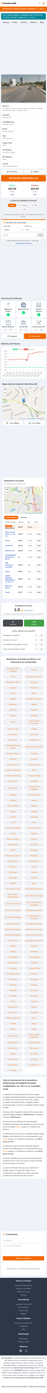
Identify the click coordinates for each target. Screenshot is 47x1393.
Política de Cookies (23, 1292)
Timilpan (34, 1007)
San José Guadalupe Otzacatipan (34, 903)
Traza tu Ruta (23, 1310)
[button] (23, 400)
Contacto (23, 1295)
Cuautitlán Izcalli (26, 15)
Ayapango (34, 710)
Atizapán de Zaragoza (34, 699)
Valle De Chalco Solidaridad (34, 1036)
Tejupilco (13, 951)
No (11, 330)
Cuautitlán (34, 759)
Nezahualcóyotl (13, 861)
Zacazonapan (13, 1059)
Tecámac (34, 946)
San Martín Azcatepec (34, 910)
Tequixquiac (34, 990)
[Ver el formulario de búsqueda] (39, 3)
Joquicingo (34, 817)
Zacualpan (34, 1059)
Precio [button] (21, 522)
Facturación (13, 172)
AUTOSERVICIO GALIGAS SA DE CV (10, 557)
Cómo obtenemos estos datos (23, 243)
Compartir (13, 336)
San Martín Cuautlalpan (13, 917)
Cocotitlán (34, 753)
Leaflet (23, 418)
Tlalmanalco (13, 1012)
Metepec (34, 839)
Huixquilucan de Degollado (34, 788)
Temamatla (34, 951)
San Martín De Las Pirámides (34, 917)
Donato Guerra (34, 764)
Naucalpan (34, 850)
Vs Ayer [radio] (12, 205)
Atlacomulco (13, 704)
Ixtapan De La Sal (34, 795)
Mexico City (34, 844)
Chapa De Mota (13, 729)
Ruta (39, 534)
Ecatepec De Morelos (13, 770)
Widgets (23, 1314)
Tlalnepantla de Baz (13, 1018)
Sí (5, 330)
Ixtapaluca (13, 795)
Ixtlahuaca (13, 800)
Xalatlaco (13, 1054)
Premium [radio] (24, 517)
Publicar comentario (23, 1258)
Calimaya (13, 715)
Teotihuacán (13, 979)
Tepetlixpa (13, 985)
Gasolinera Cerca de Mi (23, 1304)
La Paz (13, 822)
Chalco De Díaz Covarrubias (34, 722)
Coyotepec (13, 759)
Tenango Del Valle (13, 974)
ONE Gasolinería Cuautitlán (9, 565)
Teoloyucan (34, 974)
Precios (14, 22)
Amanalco (34, 682)
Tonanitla (13, 1023)
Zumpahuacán (34, 1065)
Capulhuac (34, 715)
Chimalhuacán (34, 740)
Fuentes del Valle (34, 776)
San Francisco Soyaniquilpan (13, 896)
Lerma (34, 822)
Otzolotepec (13, 878)
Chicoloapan (13, 734)
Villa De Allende (13, 1042)
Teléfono (36, 172)
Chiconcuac (13, 740)
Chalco (13, 722)
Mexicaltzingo (13, 844)
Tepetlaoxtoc (34, 979)
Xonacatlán (34, 1054)
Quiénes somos (23, 1342)
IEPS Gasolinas (23, 1307)
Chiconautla (34, 734)
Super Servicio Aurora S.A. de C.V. (10, 534)
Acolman (34, 670)
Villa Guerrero (13, 1048)
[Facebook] (20, 1351)
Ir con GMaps (14, 423)
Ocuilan (34, 867)
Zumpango (13, 1070)
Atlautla (34, 704)
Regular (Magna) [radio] (11, 517)
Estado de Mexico (14, 15)
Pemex (7, 540)
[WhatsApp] (26, 1351)
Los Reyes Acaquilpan (13, 828)
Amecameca (34, 688)
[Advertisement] (23, 49)
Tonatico (34, 1023)
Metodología (23, 1339)
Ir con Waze (36, 423)
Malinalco (34, 833)
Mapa (42, 22)
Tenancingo (13, 968)
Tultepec (13, 1029)
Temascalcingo (34, 957)
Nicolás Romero (34, 861)
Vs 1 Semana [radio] (23, 205)
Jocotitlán (13, 817)
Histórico (34, 22)
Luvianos (13, 833)
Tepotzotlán (13, 990)
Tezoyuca (34, 1001)
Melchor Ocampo (13, 839)
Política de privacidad (23, 1288)
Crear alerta (36, 336)
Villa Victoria (34, 1048)
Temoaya (34, 962)
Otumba (34, 872)
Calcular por (28, 226)
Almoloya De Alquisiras (34, 677)
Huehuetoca (13, 781)
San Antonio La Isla (13, 889)
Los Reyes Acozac (34, 828)
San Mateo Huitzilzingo (34, 924)
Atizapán (13, 699)
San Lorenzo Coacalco (13, 910)
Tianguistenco (13, 1007)
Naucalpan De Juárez (12, 856)
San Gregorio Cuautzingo (34, 895)
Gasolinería (9, 545)
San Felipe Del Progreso (34, 889)
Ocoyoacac (13, 867)
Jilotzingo (13, 811)
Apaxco (13, 693)
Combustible (7, 226)
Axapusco (13, 710)
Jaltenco (34, 800)
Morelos (13, 850)
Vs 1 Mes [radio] (34, 205)
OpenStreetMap (32, 418)
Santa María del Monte (34, 935)
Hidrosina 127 (9, 551)
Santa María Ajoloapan (13, 935)
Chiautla (34, 729)
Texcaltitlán (13, 996)
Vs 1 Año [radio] (23, 209)
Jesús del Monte (13, 806)
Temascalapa (13, 957)
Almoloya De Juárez (13, 682)
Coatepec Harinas (13, 753)
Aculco (13, 677)
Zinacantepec (13, 1065)
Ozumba (34, 878)
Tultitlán (34, 1029)
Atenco (34, 693)
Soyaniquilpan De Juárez (34, 940)
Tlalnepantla (34, 1012)
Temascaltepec (13, 962)
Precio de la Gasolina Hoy (23, 1323)
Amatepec (13, 688)
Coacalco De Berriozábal (34, 747)
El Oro (34, 770)
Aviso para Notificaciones (23, 1285)
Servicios (24, 22)
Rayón (34, 883)
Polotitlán (13, 883)
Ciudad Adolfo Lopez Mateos (13, 747)
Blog (23, 1329)
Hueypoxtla (34, 781)
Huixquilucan (13, 788)
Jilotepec (34, 806)
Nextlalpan (34, 856)
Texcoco (13, 1001)
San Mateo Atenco (13, 924)
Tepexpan (34, 985)
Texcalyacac (34, 996)
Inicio (5, 15)
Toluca (34, 1018)
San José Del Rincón (13, 904)
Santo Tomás (12, 940)
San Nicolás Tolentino (13, 929)
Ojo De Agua (13, 872)
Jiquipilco (34, 811)
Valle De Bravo (13, 1036)
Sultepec (13, 946)
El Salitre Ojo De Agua (13, 776)
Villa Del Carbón (34, 1042)
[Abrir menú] (44, 3)
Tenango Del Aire (34, 968)
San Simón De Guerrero (34, 929)
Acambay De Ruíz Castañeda (13, 670)
